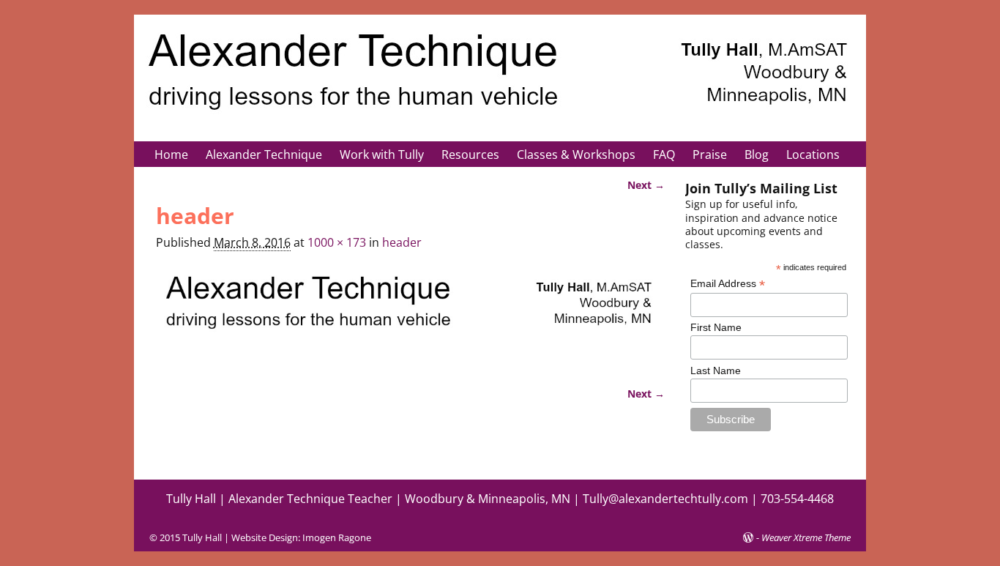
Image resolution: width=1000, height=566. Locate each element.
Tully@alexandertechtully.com (665, 499)
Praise (710, 154)
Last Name (715, 370)
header (402, 242)
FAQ (664, 154)
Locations (813, 154)
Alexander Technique (264, 154)
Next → (646, 185)
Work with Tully (382, 154)
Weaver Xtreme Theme (806, 537)
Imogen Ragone (336, 537)
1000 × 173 (336, 242)
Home (171, 154)
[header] (410, 315)
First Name (716, 327)
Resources (470, 154)
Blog (757, 154)
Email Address (727, 284)
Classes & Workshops (576, 154)
